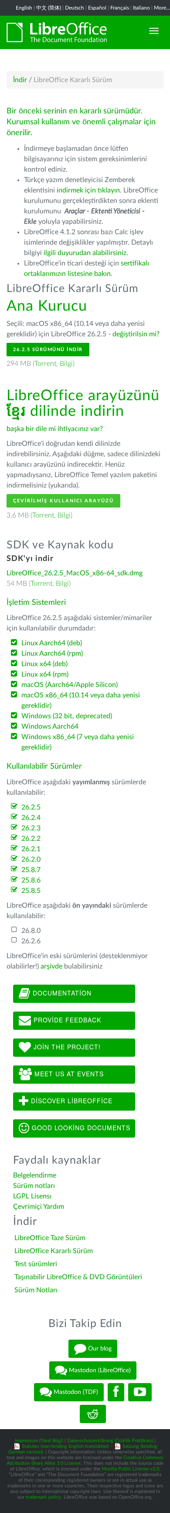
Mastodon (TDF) (75, 1392)
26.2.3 (31, 828)
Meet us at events (68, 1073)
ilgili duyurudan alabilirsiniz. (86, 252)
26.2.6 (31, 941)
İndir (20, 79)
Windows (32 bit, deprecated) (66, 716)
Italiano (141, 7)
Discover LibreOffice (70, 1100)
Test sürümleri (35, 1264)
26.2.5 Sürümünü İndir (48, 349)
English (24, 7)
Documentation (61, 992)
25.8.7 (31, 869)
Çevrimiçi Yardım (38, 1206)
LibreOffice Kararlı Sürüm (53, 1251)
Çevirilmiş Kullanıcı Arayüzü (63, 500)
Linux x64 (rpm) (44, 674)
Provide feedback (66, 1019)
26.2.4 (31, 817)
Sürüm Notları (36, 1290)
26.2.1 (31, 849)
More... (162, 7)
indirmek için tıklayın (88, 190)
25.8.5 (31, 890)
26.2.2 (31, 838)
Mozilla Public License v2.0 (130, 1469)
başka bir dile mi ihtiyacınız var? (55, 428)
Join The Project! (66, 1046)
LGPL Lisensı (32, 1196)
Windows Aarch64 (49, 726)
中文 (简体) (48, 7)
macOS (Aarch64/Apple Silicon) (69, 684)
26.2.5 (31, 807)
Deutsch (74, 7)
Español (97, 7)
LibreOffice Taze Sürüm (49, 1237)
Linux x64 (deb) (44, 663)
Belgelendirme (34, 1175)
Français (119, 7)
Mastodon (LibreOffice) (99, 1370)
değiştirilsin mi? (136, 334)
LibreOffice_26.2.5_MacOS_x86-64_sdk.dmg (75, 573)
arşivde (51, 966)
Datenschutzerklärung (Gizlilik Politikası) (110, 1440)
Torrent (45, 363)
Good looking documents (80, 1127)
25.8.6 (31, 880)
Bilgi (66, 363)
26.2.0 (31, 859)
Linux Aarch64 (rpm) (52, 653)
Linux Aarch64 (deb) (51, 643)
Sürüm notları (34, 1185)
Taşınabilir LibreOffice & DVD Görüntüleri (78, 1277)
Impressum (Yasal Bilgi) (39, 1440)
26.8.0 (31, 930)
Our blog (99, 1349)
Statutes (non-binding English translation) (65, 1446)
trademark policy (43, 1497)
